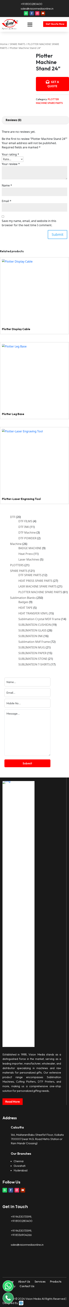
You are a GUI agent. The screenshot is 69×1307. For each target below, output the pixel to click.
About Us (24, 1281)
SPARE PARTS (17, 44)
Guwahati (19, 1165)
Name (7, 185)
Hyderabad (20, 1170)
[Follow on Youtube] (43, 13)
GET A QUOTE (53, 84)
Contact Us (27, 1286)
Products (56, 1281)
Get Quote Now (55, 24)
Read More (12, 1101)
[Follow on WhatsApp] (26, 13)
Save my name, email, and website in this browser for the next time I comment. (29, 223)
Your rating (10, 154)
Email (6, 201)
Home (3, 44)
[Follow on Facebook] (32, 13)
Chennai (19, 1161)
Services (40, 1281)
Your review (11, 164)
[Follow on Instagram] (37, 13)
